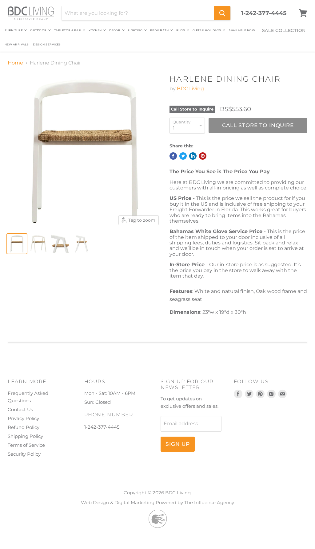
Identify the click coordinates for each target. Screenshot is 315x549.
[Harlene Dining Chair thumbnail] (17, 244)
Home (15, 63)
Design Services (47, 44)
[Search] (222, 13)
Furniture (14, 30)
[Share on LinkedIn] (193, 156)
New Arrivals (17, 44)
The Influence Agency (209, 502)
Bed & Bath (159, 30)
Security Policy (24, 454)
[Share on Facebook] (173, 156)
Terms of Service (26, 445)
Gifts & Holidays (207, 30)
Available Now (242, 30)
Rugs (181, 30)
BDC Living (190, 88)
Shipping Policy (25, 436)
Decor (115, 30)
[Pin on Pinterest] (202, 156)
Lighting (135, 30)
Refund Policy (23, 427)
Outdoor (38, 30)
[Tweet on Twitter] (183, 156)
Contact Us (20, 409)
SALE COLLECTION (284, 30)
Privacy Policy (23, 418)
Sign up (177, 444)
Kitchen (96, 30)
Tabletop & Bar (68, 30)
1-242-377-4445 (263, 13)
